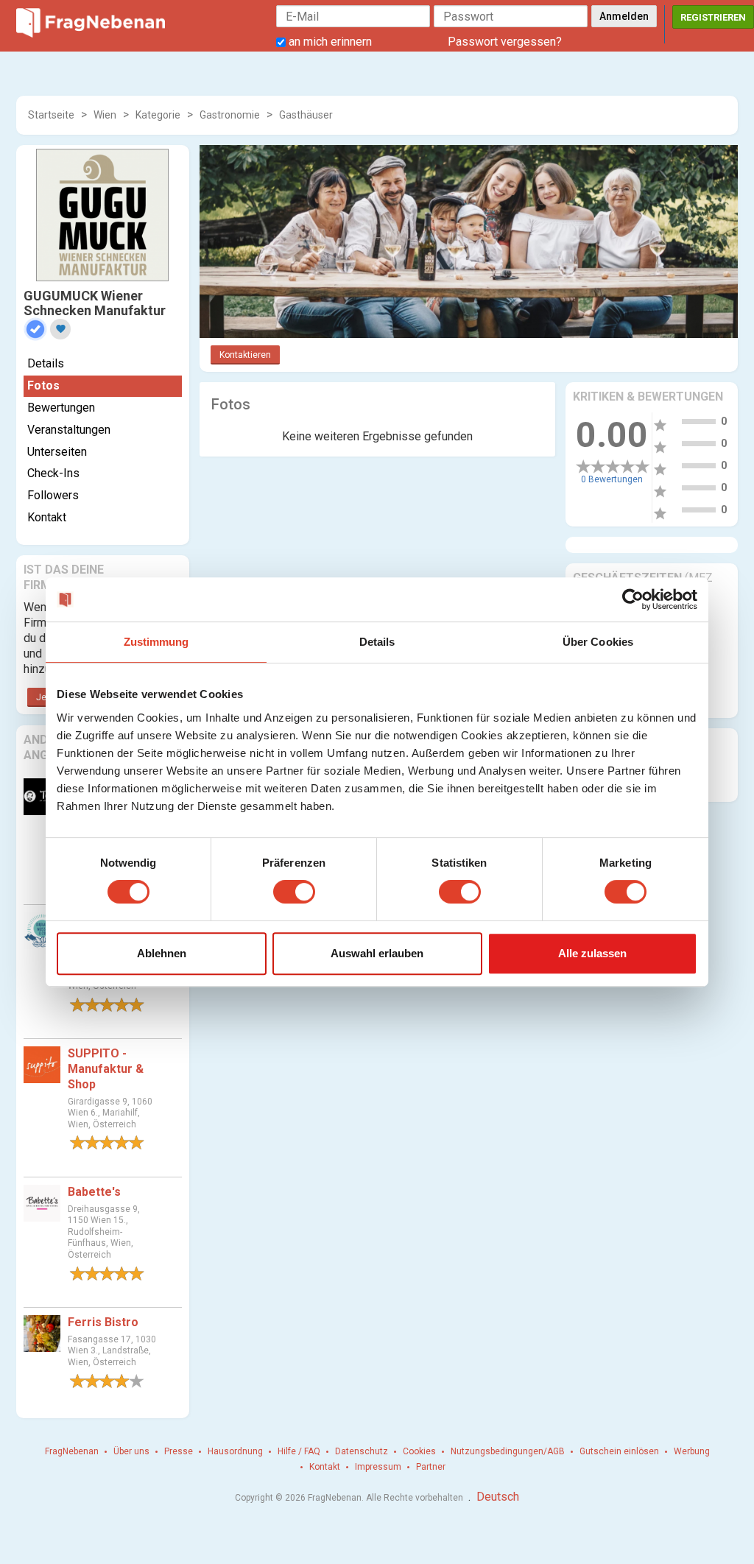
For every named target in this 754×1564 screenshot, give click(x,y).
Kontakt (46, 517)
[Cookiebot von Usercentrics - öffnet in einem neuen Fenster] (632, 599)
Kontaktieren (245, 355)
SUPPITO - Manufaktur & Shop (106, 1068)
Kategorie (157, 115)
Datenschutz (361, 1451)
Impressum (378, 1467)
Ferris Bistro (103, 1322)
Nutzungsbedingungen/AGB (508, 1451)
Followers (53, 495)
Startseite (51, 115)
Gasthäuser (306, 115)
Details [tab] (377, 641)
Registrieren (713, 17)
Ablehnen (161, 953)
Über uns (131, 1451)
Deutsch (497, 1497)
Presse (178, 1451)
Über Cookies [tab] (598, 641)
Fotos (43, 385)
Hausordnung (235, 1451)
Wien (105, 115)
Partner (430, 1467)
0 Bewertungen (612, 479)
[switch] (294, 891)
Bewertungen (61, 408)
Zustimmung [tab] (156, 641)
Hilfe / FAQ (299, 1451)
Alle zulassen (592, 953)
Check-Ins (53, 473)
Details (45, 363)
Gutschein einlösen (619, 1451)
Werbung (692, 1451)
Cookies (419, 1451)
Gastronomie (230, 115)
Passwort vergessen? (505, 42)
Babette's (94, 1192)
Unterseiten (57, 452)
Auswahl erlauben (377, 953)
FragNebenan (72, 1451)
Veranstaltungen (68, 430)
